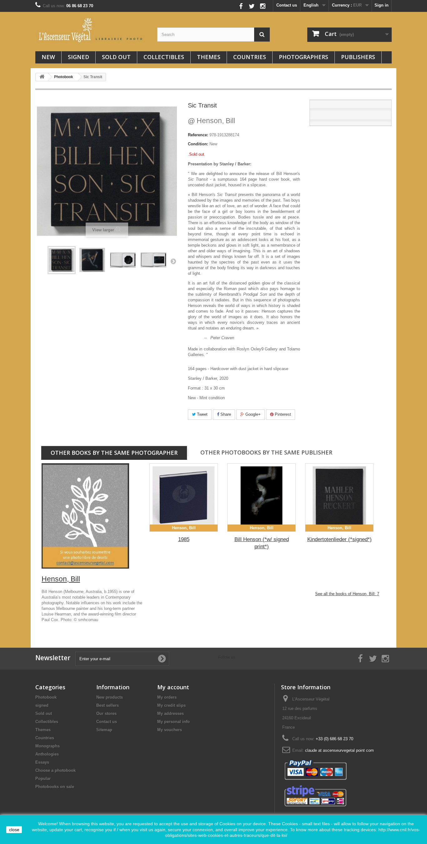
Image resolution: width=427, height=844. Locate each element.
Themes (208, 57)
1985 (183, 539)
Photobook (46, 697)
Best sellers (107, 705)
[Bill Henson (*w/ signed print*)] (261, 497)
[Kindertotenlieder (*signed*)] (339, 497)
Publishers (358, 57)
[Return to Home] (42, 77)
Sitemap (104, 729)
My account (173, 687)
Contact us (286, 5)
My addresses (170, 713)
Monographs (47, 746)
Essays (42, 762)
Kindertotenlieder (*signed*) (339, 539)
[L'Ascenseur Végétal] (91, 30)
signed (78, 57)
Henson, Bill (211, 121)
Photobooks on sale (54, 786)
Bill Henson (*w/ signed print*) (261, 543)
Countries (249, 57)
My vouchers (169, 729)
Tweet (202, 414)
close (14, 829)
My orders (167, 697)
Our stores (106, 713)
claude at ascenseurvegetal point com (339, 750)
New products (109, 697)
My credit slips (171, 705)
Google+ (252, 414)
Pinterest (282, 414)
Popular (43, 778)
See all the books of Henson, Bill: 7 (347, 593)
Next (173, 261)
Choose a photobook (55, 770)
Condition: (198, 144)
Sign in (381, 5)
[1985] (184, 497)
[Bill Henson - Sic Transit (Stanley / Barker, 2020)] (62, 260)
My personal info (173, 721)
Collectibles (163, 57)
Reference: (198, 135)
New (48, 57)
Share (225, 414)
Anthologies (47, 754)
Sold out (116, 57)
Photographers (303, 57)
